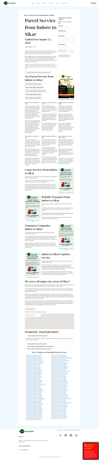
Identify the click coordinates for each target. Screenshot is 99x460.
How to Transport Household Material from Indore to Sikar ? (40, 346)
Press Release (64, 3)
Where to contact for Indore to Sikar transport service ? (39, 348)
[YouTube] (65, 435)
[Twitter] (60, 435)
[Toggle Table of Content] (34, 47)
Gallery (57, 3)
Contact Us (51, 3)
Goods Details (61, 36)
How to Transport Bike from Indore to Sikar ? (37, 343)
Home (33, 3)
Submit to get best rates (64, 55)
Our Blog (44, 3)
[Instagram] (76, 435)
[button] (93, 3)
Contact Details (62, 44)
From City (60, 25)
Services (38, 3)
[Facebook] (71, 435)
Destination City (62, 30)
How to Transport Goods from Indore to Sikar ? (37, 335)
